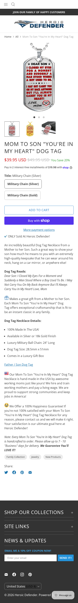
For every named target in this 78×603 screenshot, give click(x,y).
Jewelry (35, 457)
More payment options (39, 230)
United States (21, 586)
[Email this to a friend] (30, 472)
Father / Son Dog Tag (18, 365)
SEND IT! (65, 557)
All (17, 36)
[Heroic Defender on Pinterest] (32, 574)
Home (7, 36)
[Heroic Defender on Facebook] (16, 574)
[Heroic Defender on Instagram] (24, 574)
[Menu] (5, 4)
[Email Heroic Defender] (8, 574)
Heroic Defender (26, 595)
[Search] (13, 4)
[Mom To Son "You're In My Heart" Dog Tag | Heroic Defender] (39, 78)
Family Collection (16, 457)
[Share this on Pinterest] (22, 472)
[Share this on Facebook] (14, 472)
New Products (53, 457)
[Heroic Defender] (39, 26)
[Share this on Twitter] (7, 472)
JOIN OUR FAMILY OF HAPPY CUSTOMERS (39, 12)
